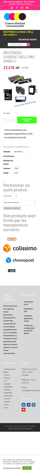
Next (35, 91)
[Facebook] (28, 405)
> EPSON (6, 390)
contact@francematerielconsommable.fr (20, 4)
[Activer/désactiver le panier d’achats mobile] (31, 14)
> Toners (6, 375)
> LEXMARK (7, 387)
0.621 (16, 173)
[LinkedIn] (23, 405)
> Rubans (6, 378)
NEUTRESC (18, 151)
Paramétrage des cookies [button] (12, 468)
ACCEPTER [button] (27, 468)
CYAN (16, 168)
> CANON (6, 384)
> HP (5, 381)
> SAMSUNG (8, 396)
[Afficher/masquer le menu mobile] (35, 14)
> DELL (6, 405)
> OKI (5, 408)
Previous (5, 91)
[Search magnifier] (28, 44)
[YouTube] (23, 409)
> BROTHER (7, 393)
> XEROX (6, 402)
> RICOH (6, 399)
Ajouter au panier (27, 120)
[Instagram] (33, 405)
